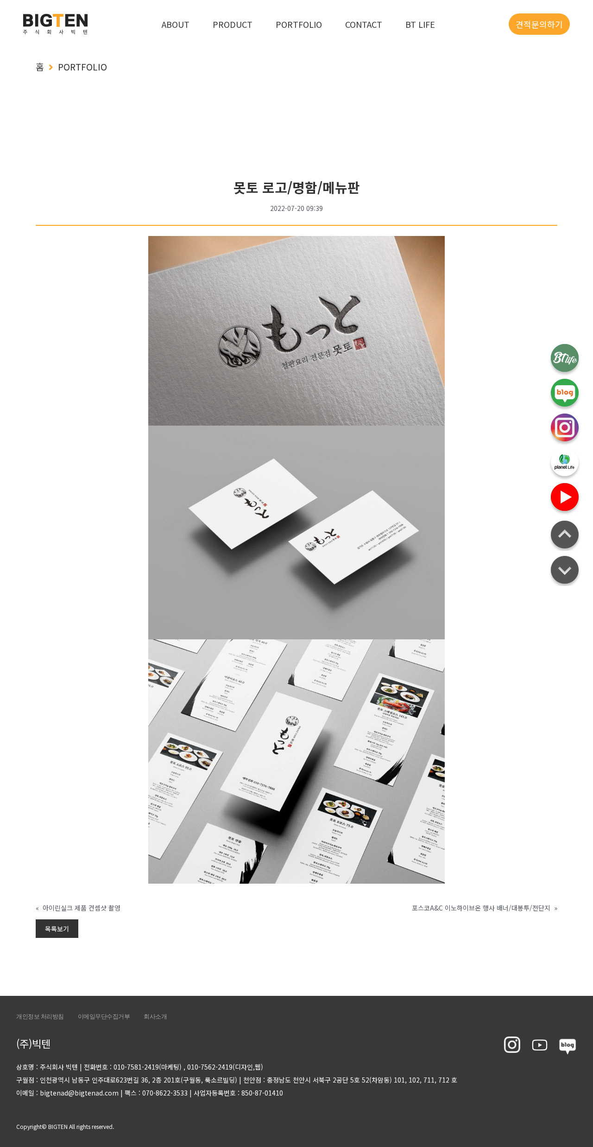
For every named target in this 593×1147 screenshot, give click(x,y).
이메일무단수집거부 (104, 1016)
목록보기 (57, 928)
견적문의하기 (539, 24)
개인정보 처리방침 (40, 1016)
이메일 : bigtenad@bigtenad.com (67, 1092)
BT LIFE (420, 24)
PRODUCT (232, 24)
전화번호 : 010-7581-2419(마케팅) (133, 1066)
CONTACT (363, 24)
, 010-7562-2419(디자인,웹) (223, 1066)
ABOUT (175, 24)
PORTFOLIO (299, 24)
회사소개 (155, 1016)
